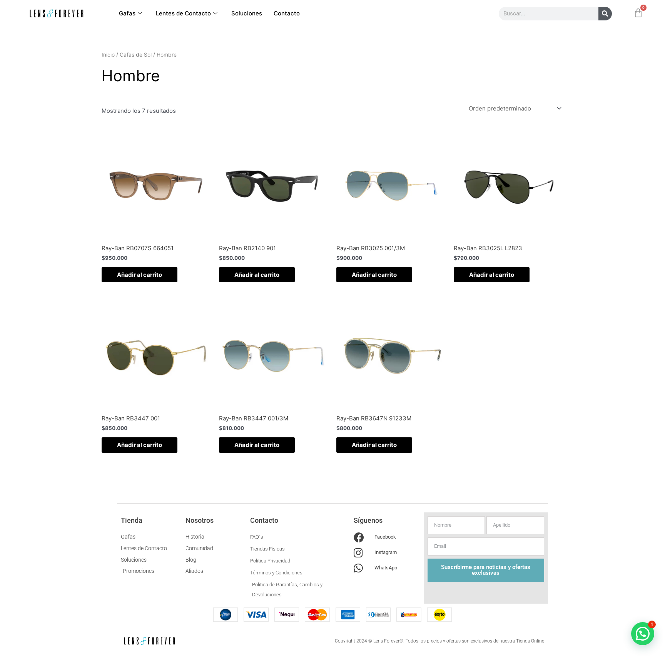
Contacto (287, 13)
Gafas (127, 13)
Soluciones (246, 13)
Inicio (108, 55)
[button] (642, 633)
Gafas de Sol (136, 55)
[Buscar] (605, 13)
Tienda (131, 520)
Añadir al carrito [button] (139, 274)
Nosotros (199, 520)
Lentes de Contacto (183, 13)
